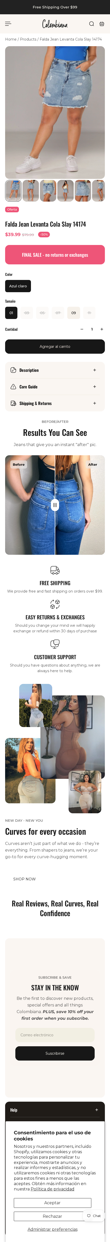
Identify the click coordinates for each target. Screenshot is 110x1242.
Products (28, 39)
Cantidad (11, 329)
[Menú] (8, 23)
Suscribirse (55, 1053)
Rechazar (52, 1216)
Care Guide (28, 387)
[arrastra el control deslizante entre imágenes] (55, 505)
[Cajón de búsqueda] (91, 23)
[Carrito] (102, 23)
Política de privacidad (52, 1189)
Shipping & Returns (35, 403)
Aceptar (52, 1202)
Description (29, 370)
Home (11, 39)
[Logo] (55, 23)
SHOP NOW (24, 879)
